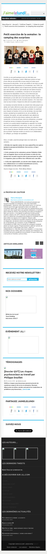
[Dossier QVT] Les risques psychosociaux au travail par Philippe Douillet (19, 374)
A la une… (5, 481)
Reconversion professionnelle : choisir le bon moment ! (17, 533)
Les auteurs (23, 547)
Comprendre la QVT (8, 484)
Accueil (15, 24)
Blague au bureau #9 (33, 257)
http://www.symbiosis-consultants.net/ (22, 200)
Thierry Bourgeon (23, 40)
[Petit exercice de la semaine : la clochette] (13, 254)
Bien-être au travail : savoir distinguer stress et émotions (17, 528)
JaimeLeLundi (21, 381)
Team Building (10, 316)
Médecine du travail (12, 314)
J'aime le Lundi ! (19, 42)
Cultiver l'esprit (25, 24)
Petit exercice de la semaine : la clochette (29, 18)
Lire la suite (26, 389)
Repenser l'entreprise (9, 507)
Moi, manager (6, 500)
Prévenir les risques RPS (10, 504)
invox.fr (35, 544)
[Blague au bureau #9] (34, 254)
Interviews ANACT (12, 318)
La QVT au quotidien (8, 497)
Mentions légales (34, 547)
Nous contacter (12, 547)
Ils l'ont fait (5, 490)
